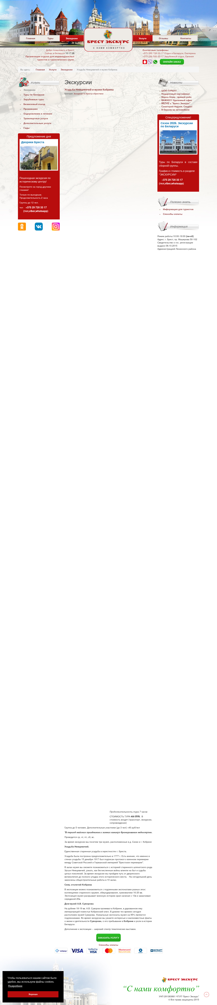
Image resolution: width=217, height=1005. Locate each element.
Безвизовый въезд (34, 104)
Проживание (31, 108)
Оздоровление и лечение (38, 113)
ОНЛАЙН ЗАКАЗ (172, 61)
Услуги (142, 38)
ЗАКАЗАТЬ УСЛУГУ (108, 937)
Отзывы (163, 38)
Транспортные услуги (36, 118)
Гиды (27, 127)
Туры (50, 38)
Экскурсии (72, 38)
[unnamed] (39, 158)
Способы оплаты (172, 213)
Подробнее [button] (15, 986)
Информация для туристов (178, 209)
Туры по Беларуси (34, 94)
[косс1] (178, 142)
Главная (30, 38)
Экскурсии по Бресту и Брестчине (88, 93)
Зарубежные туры (34, 99)
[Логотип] (108, 47)
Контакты (185, 38)
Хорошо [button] (33, 994)
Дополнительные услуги (37, 123)
